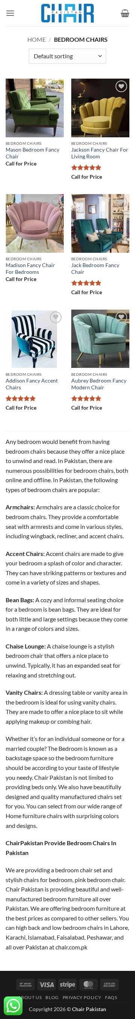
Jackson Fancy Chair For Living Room (99, 153)
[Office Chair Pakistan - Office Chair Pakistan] (67, 13)
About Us (30, 997)
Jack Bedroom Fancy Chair (95, 268)
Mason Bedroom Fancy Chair (32, 153)
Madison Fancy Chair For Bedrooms (30, 268)
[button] (10, 13)
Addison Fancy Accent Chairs (32, 384)
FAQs (111, 997)
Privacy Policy (82, 997)
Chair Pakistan (89, 1009)
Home (36, 39)
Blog (51, 997)
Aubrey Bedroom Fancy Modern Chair (98, 384)
